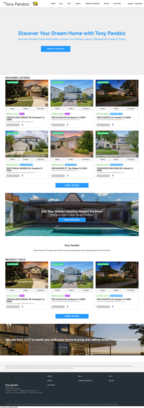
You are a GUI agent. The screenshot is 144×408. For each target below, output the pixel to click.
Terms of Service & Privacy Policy (55, 404)
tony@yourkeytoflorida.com (28, 391)
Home (53, 4)
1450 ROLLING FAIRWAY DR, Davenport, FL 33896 (25, 118)
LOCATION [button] (117, 4)
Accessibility (114, 404)
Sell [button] (61, 4)
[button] (50, 377)
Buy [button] (69, 4)
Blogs (106, 4)
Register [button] (138, 4)
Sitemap (106, 404)
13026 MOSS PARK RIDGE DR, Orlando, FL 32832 (115, 169)
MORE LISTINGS (72, 185)
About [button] (78, 4)
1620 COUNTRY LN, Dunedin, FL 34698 (114, 117)
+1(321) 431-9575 (11, 391)
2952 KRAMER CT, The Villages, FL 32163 (69, 168)
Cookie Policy (71, 404)
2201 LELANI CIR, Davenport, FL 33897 (68, 117)
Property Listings (96, 404)
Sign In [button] (130, 4)
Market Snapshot (92, 4)
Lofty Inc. (16, 404)
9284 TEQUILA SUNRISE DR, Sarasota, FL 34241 (24, 169)
